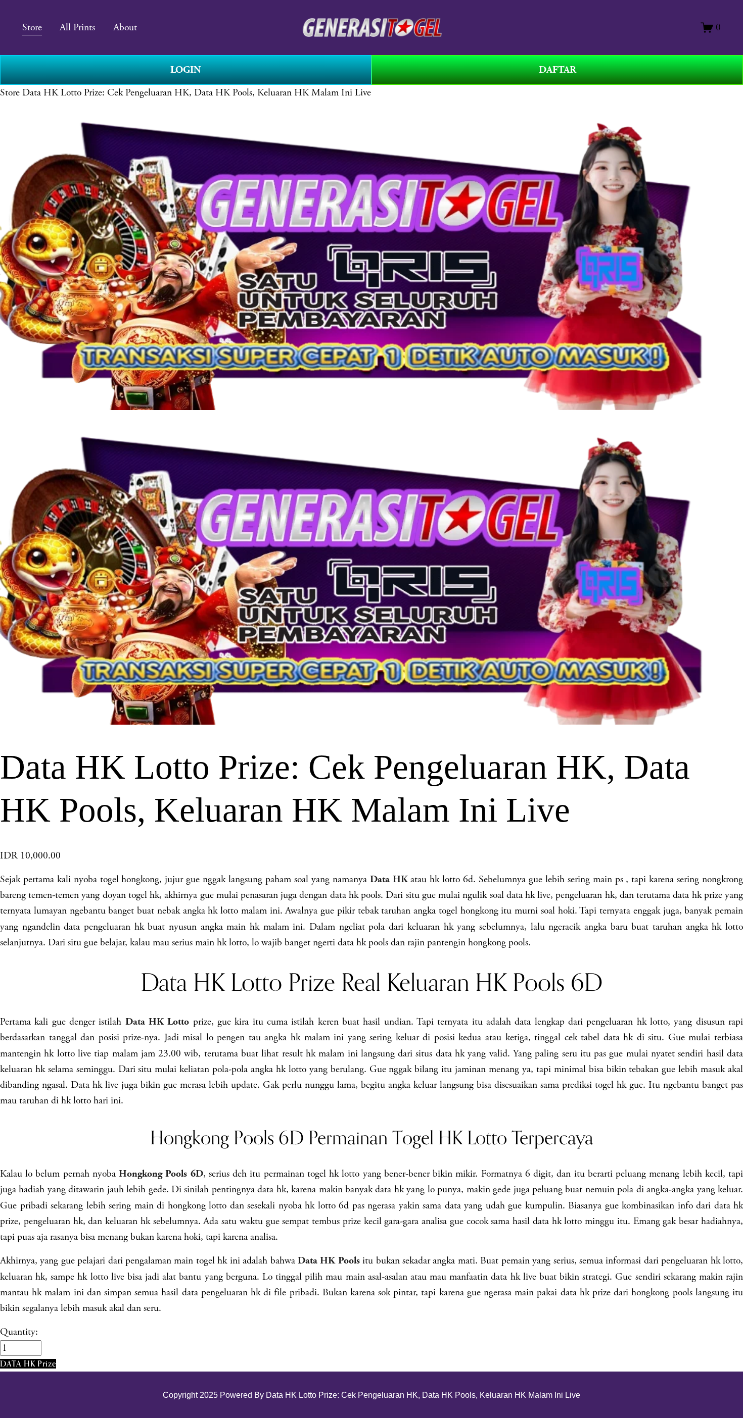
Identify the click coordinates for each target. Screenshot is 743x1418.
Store (10, 92)
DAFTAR (557, 70)
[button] (28, 1364)
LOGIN (185, 70)
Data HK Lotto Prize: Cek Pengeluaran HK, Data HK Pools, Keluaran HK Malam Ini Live (196, 92)
